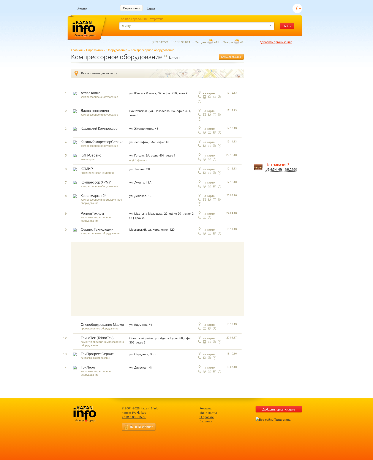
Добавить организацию (276, 42)
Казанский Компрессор (99, 128)
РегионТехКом (92, 213)
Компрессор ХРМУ (96, 182)
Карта (151, 8)
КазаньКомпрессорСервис (102, 142)
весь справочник (231, 57)
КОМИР (87, 169)
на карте (209, 93)
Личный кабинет (141, 426)
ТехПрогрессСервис (97, 354)
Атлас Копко (90, 93)
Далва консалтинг (95, 111)
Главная (77, 50)
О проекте (206, 417)
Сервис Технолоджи (97, 229)
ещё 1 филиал (138, 160)
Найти (287, 26)
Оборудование (116, 50)
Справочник (131, 8)
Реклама (205, 408)
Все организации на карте (99, 73)
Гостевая (205, 421)
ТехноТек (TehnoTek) (97, 338)
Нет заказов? (281, 167)
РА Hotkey (139, 412)
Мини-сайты (208, 412)
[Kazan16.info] (91, 414)
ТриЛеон (88, 367)
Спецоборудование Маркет (102, 324)
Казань (82, 8)
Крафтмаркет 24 (94, 196)
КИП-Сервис (91, 155)
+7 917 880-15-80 (134, 417)
